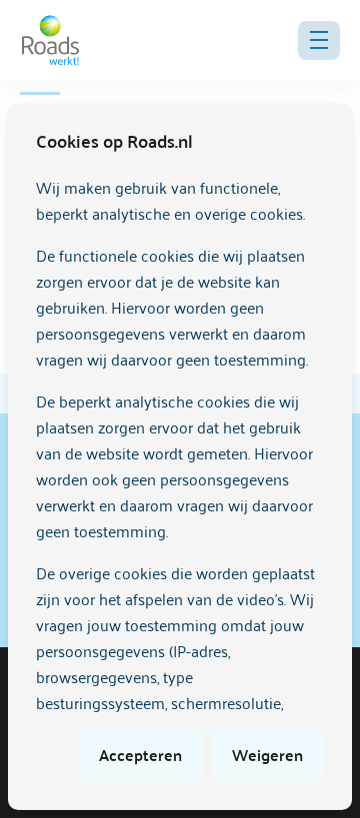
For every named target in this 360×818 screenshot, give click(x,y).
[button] (319, 40)
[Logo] (50, 40)
